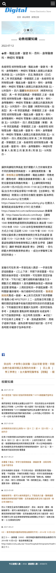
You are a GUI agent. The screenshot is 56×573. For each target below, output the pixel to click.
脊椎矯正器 (12, 175)
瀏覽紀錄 (35, 17)
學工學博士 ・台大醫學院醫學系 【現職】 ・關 (30, 372)
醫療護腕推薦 (31, 90)
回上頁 (46, 368)
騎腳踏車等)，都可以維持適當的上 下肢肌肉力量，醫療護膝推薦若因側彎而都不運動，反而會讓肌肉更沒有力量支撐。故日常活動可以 (27, 498)
